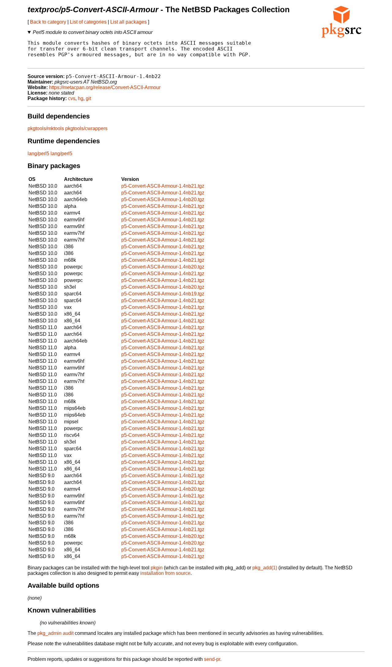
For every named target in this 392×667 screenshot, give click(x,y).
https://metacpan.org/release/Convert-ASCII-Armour (104, 87)
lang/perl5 (38, 153)
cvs (71, 98)
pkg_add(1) (264, 567)
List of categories (88, 21)
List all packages (128, 21)
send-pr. (212, 659)
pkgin (157, 567)
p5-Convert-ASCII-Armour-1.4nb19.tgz (162, 293)
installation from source (165, 573)
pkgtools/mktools (46, 128)
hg (80, 98)
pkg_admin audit (55, 633)
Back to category (48, 21)
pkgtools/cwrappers (86, 128)
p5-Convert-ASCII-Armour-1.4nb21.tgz (162, 186)
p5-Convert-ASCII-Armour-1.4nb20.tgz (162, 199)
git (88, 98)
